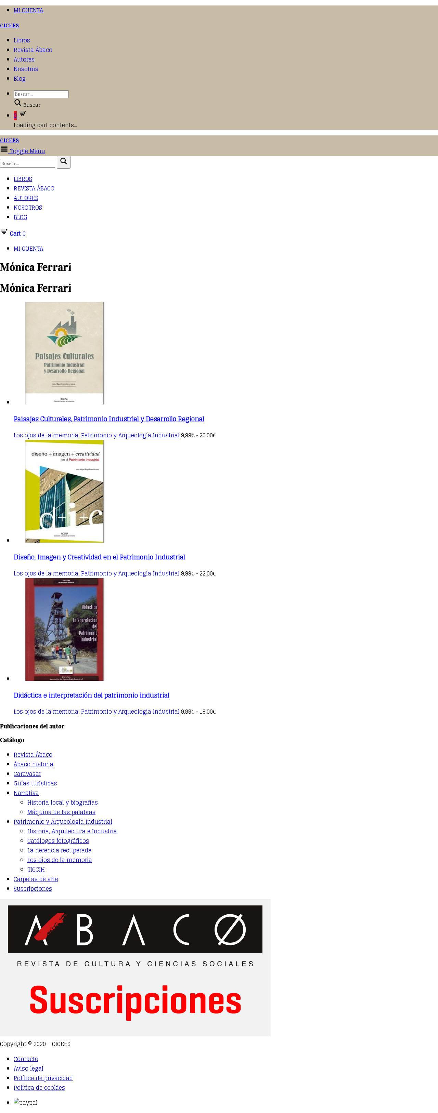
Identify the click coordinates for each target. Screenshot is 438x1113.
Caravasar (27, 774)
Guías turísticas (35, 783)
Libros (22, 40)
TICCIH (36, 869)
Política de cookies (39, 1087)
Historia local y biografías (62, 802)
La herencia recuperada (59, 850)
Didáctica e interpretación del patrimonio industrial (91, 695)
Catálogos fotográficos (58, 841)
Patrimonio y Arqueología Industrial (130, 435)
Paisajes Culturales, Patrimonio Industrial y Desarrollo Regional (109, 418)
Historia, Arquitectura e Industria (72, 831)
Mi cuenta (28, 10)
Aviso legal (28, 1068)
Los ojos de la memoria (46, 435)
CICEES (9, 25)
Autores (24, 59)
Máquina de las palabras (61, 812)
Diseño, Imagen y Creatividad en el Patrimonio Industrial (99, 557)
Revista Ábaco (33, 50)
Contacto (26, 1059)
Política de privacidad (43, 1078)
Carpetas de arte (36, 879)
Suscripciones (33, 888)
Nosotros (26, 69)
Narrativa (26, 793)
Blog (20, 78)
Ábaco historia (33, 764)
